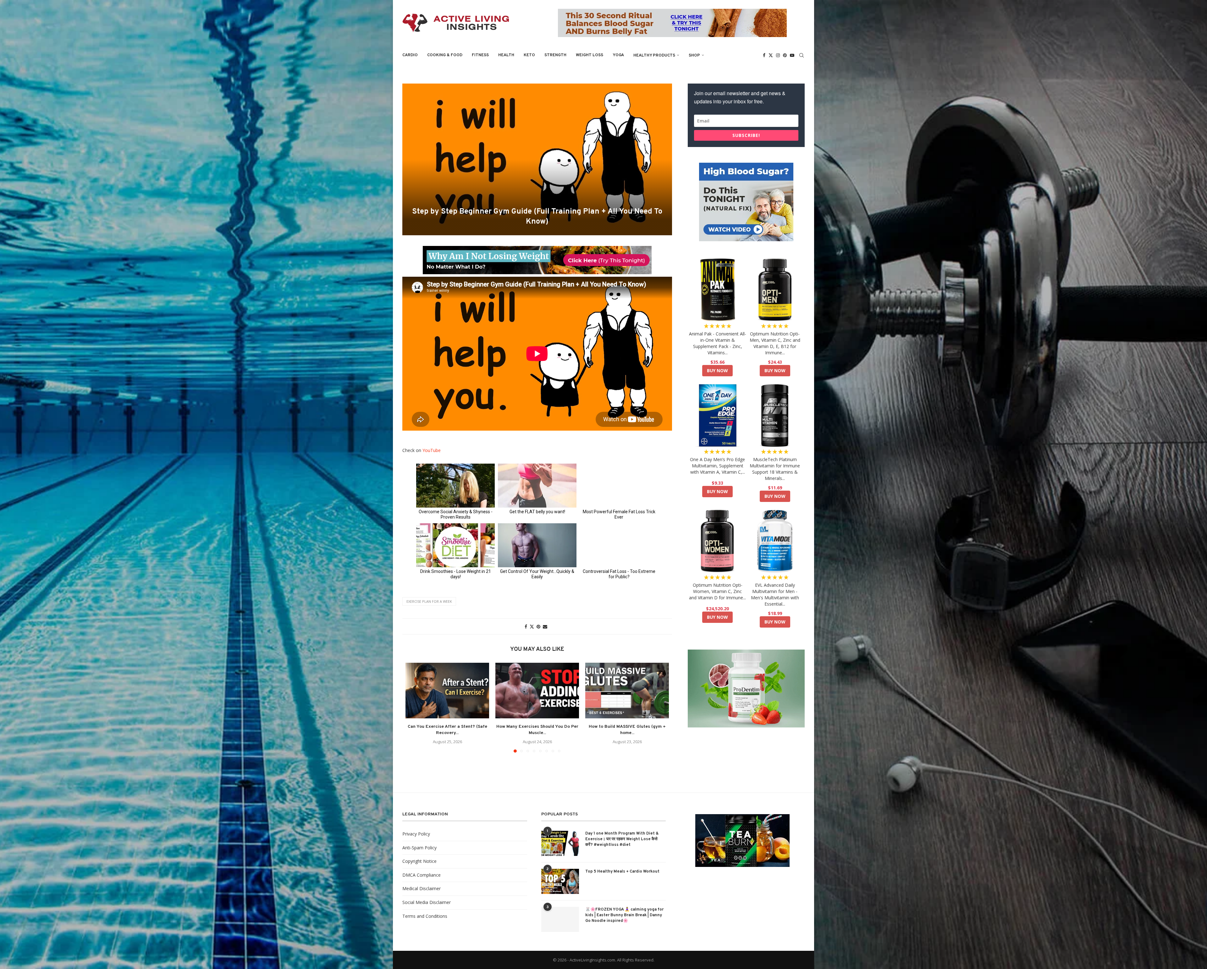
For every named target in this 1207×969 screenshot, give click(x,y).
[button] (414, 707)
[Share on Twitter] (532, 626)
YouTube (431, 450)
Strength (555, 55)
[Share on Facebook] (526, 626)
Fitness (480, 55)
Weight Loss (589, 55)
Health (506, 55)
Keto (529, 55)
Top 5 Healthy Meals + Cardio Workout (622, 871)
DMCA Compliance (421, 875)
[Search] (801, 55)
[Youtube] (792, 55)
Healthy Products (654, 55)
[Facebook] (764, 55)
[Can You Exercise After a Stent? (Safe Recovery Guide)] (447, 690)
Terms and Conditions (424, 916)
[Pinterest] (785, 55)
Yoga (618, 55)
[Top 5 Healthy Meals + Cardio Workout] (560, 881)
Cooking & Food (444, 55)
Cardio (410, 55)
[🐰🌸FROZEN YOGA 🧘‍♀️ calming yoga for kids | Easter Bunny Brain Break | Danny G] (560, 919)
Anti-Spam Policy (419, 848)
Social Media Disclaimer (426, 902)
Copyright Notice (419, 861)
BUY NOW (717, 370)
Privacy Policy (416, 834)
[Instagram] (778, 55)
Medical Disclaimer (421, 888)
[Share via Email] (545, 626)
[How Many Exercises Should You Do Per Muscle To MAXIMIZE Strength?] (537, 690)
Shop (694, 55)
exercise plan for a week (429, 601)
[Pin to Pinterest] (538, 626)
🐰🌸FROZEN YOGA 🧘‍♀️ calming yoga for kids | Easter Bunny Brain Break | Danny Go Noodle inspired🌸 (624, 915)
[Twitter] (771, 55)
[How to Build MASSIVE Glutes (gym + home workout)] (627, 690)
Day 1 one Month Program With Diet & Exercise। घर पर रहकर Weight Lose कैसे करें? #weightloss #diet (622, 839)
